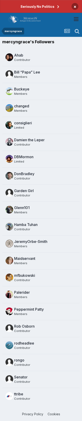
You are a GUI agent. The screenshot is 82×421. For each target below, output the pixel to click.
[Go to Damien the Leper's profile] (9, 142)
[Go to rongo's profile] (9, 362)
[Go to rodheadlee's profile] (9, 345)
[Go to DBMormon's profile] (9, 159)
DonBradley (24, 173)
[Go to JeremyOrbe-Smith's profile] (9, 243)
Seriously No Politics (37, 6)
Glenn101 (22, 207)
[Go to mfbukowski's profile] (9, 277)
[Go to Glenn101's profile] (9, 210)
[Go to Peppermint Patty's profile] (9, 311)
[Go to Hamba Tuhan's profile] (9, 227)
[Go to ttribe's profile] (9, 396)
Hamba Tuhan (26, 224)
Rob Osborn (24, 326)
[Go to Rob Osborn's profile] (9, 328)
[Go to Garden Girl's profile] (9, 193)
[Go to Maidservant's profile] (9, 260)
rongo (19, 360)
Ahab (18, 55)
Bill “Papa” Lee (27, 72)
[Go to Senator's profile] (9, 379)
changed (21, 106)
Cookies (54, 414)
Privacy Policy (32, 414)
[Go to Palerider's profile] (9, 294)
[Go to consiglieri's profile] (9, 125)
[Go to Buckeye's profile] (9, 91)
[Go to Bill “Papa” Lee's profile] (9, 74)
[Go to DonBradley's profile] (9, 176)
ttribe (18, 394)
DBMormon (23, 157)
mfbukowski (24, 275)
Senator (21, 377)
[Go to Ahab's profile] (9, 57)
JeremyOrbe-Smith (30, 241)
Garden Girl (24, 190)
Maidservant (24, 258)
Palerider (22, 292)
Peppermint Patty (29, 309)
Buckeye (21, 89)
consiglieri (23, 123)
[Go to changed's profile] (9, 108)
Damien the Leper (29, 140)
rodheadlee (24, 343)
